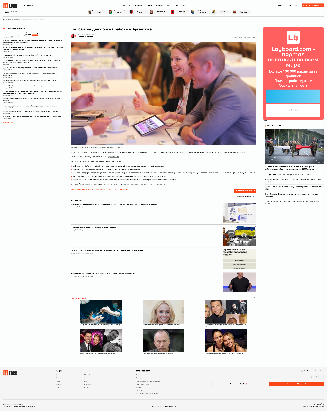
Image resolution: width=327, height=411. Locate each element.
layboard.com (113, 157)
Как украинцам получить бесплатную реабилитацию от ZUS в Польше (291, 174)
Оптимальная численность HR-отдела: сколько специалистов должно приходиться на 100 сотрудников (114, 204)
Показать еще (8, 122)
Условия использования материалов (14, 406)
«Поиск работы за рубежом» (313, 406)
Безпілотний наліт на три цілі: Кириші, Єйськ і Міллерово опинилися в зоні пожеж (31, 80)
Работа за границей (78, 189)
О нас (137, 375)
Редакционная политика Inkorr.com (147, 393)
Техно (169, 5)
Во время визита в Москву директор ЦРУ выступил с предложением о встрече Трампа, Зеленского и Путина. (33, 48)
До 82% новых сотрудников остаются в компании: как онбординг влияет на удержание (107, 250)
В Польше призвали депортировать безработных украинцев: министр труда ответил (293, 181)
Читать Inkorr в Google (244, 196)
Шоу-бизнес (88, 384)
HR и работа (88, 375)
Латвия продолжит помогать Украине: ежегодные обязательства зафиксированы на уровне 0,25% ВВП (28, 34)
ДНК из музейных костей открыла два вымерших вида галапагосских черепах (30, 67)
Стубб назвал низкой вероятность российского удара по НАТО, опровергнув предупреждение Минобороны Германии (32, 92)
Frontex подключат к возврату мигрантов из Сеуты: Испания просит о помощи (30, 111)
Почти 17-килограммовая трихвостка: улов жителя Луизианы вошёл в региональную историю (32, 99)
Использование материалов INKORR (148, 381)
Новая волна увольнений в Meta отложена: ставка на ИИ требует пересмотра (103, 273)
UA (290, 5)
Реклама (138, 387)
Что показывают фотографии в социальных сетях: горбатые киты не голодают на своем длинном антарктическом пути (31, 61)
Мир (184, 5)
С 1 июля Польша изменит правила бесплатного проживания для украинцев (32, 116)
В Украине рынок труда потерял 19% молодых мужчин (93, 227)
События (159, 5)
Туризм (149, 5)
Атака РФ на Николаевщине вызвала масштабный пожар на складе (26, 86)
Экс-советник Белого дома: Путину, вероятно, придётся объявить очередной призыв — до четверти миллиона (32, 41)
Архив (86, 387)
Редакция (139, 378)
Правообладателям (142, 384)
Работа (90, 189)
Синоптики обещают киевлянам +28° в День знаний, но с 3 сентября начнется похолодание (30, 74)
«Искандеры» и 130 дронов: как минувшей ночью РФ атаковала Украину (28, 55)
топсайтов (123, 189)
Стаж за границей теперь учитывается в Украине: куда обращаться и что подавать (292, 202)
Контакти (139, 390)
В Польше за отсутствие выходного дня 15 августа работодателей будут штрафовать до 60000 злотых (289, 168)
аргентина (112, 189)
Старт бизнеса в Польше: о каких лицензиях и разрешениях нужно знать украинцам (292, 195)
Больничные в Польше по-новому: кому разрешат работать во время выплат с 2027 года (293, 188)
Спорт (177, 5)
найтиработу (101, 189)
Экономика (138, 5)
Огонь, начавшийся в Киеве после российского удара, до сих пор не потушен (30, 106)
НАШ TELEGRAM (294, 96)
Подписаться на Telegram (244, 190)
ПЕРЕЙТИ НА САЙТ (293, 110)
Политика (126, 5)
